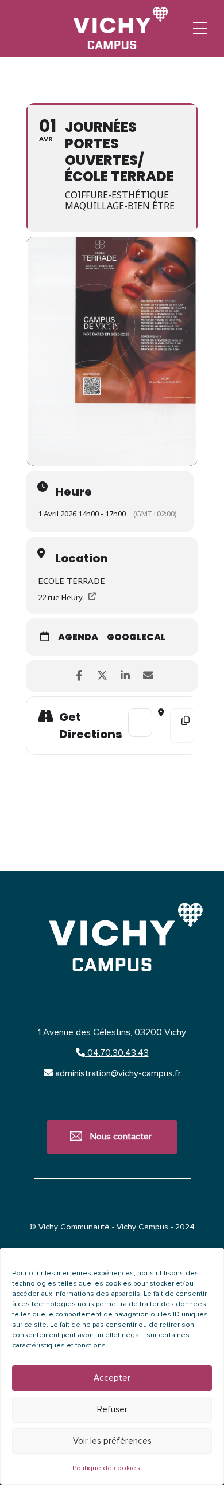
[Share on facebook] (79, 676)
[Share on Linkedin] (125, 676)
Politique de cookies (106, 1468)
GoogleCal (136, 638)
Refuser (112, 1409)
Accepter (112, 1378)
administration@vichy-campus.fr (117, 1073)
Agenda (78, 638)
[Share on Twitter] (102, 676)
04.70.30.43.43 (117, 1052)
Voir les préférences (112, 1441)
